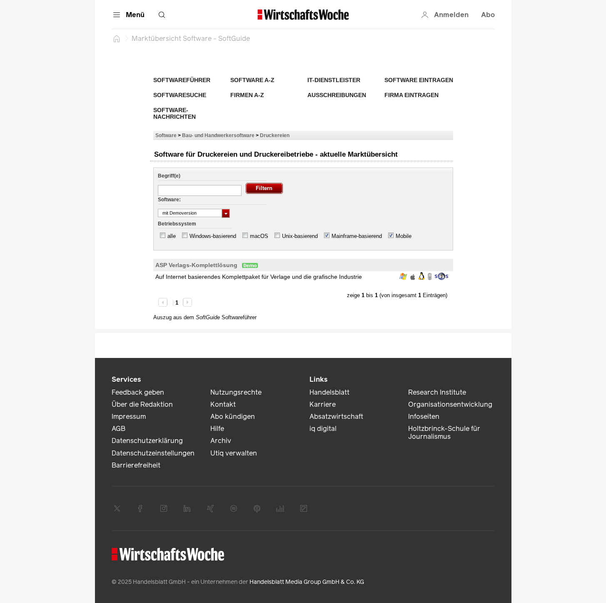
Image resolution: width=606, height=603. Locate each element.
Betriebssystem (177, 224)
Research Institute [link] (437, 392)
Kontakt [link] (223, 404)
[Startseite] (117, 38)
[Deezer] (280, 508)
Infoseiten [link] (423, 416)
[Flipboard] (304, 508)
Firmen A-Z (247, 95)
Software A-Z (252, 80)
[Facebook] (140, 508)
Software (166, 135)
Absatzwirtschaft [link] (336, 416)
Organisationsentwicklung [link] (450, 404)
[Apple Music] (257, 508)
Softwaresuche (179, 95)
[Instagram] (164, 508)
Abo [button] (488, 15)
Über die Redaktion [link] (142, 404)
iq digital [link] (323, 428)
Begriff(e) (169, 176)
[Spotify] (234, 508)
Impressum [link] (129, 416)
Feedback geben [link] (138, 392)
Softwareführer (181, 80)
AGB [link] (118, 428)
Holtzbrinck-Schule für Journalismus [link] (444, 432)
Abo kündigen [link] (232, 416)
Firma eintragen (411, 95)
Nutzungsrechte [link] (236, 392)
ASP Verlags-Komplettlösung (196, 265)
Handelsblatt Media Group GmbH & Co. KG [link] (306, 582)
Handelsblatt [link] (329, 392)
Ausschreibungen (336, 95)
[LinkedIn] (187, 508)
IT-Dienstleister (333, 80)
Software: (169, 200)
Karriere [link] (322, 404)
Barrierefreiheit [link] (136, 465)
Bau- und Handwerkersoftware (218, 135)
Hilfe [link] (217, 428)
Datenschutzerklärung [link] (147, 440)
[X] (117, 508)
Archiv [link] (220, 440)
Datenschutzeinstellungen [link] (153, 453)
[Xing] (210, 508)
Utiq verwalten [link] (233, 453)
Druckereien (274, 135)
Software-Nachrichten (174, 113)
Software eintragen (418, 80)
